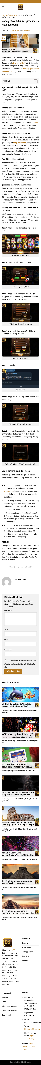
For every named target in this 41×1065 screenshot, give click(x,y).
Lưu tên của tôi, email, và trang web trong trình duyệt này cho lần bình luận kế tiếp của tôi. (20, 664)
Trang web (8, 650)
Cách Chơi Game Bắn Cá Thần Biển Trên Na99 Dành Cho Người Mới (19, 711)
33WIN (24, 1049)
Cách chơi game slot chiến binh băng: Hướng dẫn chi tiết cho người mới (20, 800)
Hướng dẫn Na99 (11, 15)
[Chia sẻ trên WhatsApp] (10, 567)
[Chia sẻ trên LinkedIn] (30, 567)
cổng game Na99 (19, 63)
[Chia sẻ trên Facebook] (14, 567)
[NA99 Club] (20, 7)
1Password (8, 491)
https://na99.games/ (32, 1029)
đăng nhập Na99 (19, 143)
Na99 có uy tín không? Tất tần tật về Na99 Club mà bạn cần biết (20, 741)
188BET (25, 1046)
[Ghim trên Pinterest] (26, 567)
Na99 (13, 950)
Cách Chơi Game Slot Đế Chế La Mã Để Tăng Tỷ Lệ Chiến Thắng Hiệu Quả (19, 830)
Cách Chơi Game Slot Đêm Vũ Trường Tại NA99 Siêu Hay (19, 859)
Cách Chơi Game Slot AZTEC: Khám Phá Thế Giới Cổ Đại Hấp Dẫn (19, 918)
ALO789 (32, 1046)
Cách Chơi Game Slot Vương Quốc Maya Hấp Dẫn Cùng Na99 (19, 888)
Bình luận (8, 610)
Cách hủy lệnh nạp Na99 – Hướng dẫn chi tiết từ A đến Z (19, 770)
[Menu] (3, 7)
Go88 (31, 1044)
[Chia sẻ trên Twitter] (18, 567)
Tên (6, 629)
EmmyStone (26, 31)
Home (3, 15)
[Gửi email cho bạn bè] (22, 567)
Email (6, 640)
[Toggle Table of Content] (34, 81)
